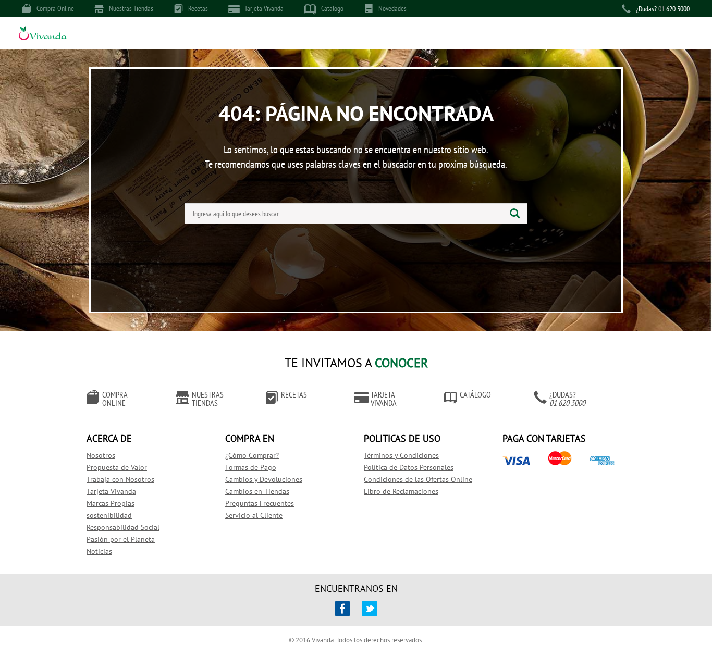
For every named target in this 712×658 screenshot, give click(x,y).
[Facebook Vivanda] (342, 608)
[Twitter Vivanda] (369, 608)
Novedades (392, 8)
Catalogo (332, 8)
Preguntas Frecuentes (259, 503)
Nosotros (101, 455)
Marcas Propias (110, 503)
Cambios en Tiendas (257, 491)
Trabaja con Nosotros (120, 479)
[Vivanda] (42, 34)
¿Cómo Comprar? (252, 455)
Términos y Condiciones (401, 455)
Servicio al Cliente (254, 515)
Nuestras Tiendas (131, 8)
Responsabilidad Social (123, 527)
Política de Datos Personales (408, 467)
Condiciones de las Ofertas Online (418, 479)
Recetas (198, 8)
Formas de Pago (250, 467)
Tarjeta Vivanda (264, 8)
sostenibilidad (109, 515)
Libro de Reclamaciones (401, 491)
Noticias (99, 551)
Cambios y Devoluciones (263, 479)
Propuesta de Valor (117, 467)
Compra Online (55, 8)
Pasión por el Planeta (121, 539)
